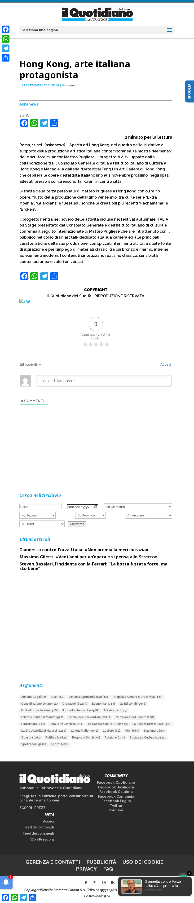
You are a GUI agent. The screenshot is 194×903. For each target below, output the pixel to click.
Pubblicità (101, 862)
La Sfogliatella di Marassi (43, 730)
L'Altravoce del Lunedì (134, 717)
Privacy (86, 869)
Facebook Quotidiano (116, 782)
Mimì (132, 730)
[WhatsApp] (5, 39)
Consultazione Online (39, 703)
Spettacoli (33, 744)
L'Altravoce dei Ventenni (89, 717)
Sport (60, 744)
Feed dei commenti (38, 833)
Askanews (28, 104)
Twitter (116, 806)
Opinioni (31, 737)
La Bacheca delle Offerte (108, 724)
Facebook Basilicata (116, 787)
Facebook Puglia (116, 801)
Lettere (111, 730)
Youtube (116, 810)
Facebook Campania (116, 796)
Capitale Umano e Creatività (138, 696)
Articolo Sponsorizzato (89, 696)
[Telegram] (5, 48)
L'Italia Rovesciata (67, 724)
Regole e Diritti (86, 737)
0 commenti (70, 85)
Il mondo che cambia (80, 710)
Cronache (74, 703)
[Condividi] (5, 57)
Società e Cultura (148, 737)
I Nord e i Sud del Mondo (42, 717)
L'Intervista (33, 724)
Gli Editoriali (133, 703)
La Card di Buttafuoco (152, 724)
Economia (103, 703)
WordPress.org (42, 839)
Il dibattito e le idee (39, 710)
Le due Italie (84, 730)
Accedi (166, 364)
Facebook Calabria (116, 792)
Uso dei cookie (143, 862)
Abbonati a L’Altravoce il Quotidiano (51, 788)
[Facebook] (5, 29)
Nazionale (154, 730)
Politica (56, 737)
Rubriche (115, 737)
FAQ (108, 869)
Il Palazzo (115, 710)
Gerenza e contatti (53, 862)
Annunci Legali (33, 696)
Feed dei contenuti (38, 827)
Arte (58, 696)
